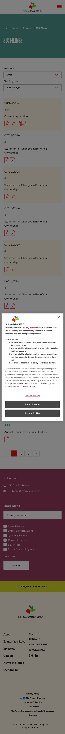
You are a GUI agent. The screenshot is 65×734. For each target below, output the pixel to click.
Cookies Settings (32, 395)
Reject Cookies (32, 404)
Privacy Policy (29, 327)
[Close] (58, 317)
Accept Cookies (32, 413)
